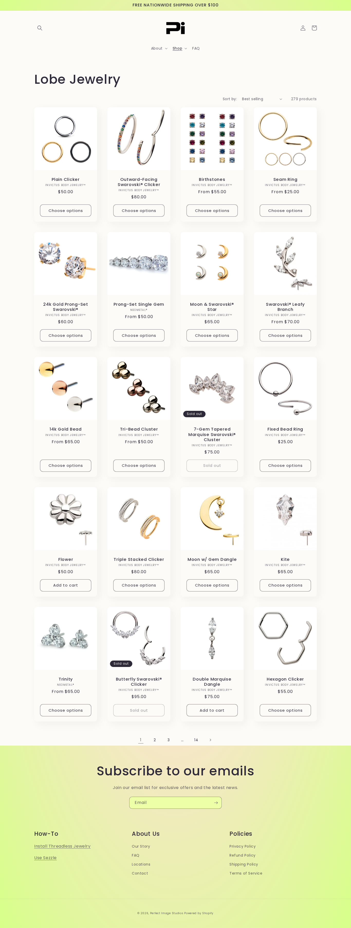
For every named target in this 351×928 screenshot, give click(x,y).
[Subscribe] (215, 803)
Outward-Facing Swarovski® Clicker (139, 182)
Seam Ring (285, 179)
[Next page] (210, 740)
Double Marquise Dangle (212, 682)
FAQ (136, 855)
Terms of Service (246, 873)
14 (196, 740)
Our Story (141, 846)
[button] (39, 28)
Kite (285, 559)
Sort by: (230, 98)
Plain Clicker (66, 179)
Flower (65, 559)
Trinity (66, 679)
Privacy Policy (242, 846)
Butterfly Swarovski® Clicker (139, 682)
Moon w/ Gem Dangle (212, 559)
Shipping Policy (243, 864)
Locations (141, 864)
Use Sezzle (45, 858)
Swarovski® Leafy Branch (285, 307)
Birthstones (212, 179)
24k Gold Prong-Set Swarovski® (65, 307)
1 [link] (141, 740)
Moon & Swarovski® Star (212, 307)
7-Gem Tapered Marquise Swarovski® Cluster (212, 434)
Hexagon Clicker (285, 679)
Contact (140, 873)
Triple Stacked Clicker (139, 559)
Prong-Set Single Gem (139, 304)
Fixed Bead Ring (285, 429)
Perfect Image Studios (166, 913)
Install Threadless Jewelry (62, 846)
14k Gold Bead (66, 429)
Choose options (66, 210)
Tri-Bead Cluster (139, 429)
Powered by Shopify (199, 913)
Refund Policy (242, 855)
